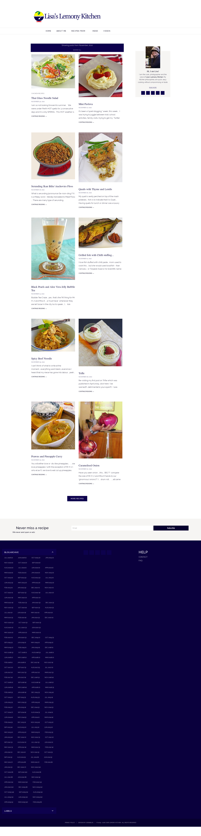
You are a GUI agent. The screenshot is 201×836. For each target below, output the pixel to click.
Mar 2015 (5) (49, 702)
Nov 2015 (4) (49, 692)
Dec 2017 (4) (35, 662)
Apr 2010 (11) (8, 782)
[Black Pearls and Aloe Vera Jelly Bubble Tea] (53, 281)
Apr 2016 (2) (36, 687)
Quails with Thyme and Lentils (95, 189)
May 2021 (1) (35, 612)
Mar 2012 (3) (35, 747)
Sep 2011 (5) (8, 757)
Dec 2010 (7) (21, 767)
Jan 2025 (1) (49, 558)
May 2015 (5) (22, 702)
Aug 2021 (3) (49, 607)
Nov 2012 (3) (35, 737)
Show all (77, 50)
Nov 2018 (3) (8, 652)
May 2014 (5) (22, 717)
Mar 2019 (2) (8, 647)
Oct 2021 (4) (22, 607)
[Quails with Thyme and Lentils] (100, 184)
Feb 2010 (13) (37, 782)
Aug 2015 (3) (35, 697)
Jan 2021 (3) (35, 617)
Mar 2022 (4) (8, 602)
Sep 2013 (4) (8, 727)
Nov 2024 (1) (8, 563)
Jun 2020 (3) (36, 627)
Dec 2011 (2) (21, 752)
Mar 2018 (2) (49, 657)
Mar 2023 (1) (49, 583)
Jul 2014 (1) (49, 712)
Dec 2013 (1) (22, 722)
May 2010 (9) (36, 777)
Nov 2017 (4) (48, 662)
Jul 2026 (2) (8, 558)
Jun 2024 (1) (36, 568)
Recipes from (78, 31)
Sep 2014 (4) (22, 712)
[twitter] (154, 17)
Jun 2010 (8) (22, 777)
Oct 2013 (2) (49, 722)
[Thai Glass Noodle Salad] (53, 90)
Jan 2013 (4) (8, 737)
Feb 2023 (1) (8, 587)
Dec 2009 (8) (22, 787)
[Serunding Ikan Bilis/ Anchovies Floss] (53, 181)
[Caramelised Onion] (100, 460)
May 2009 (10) (37, 797)
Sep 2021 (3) (36, 607)
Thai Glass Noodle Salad (44, 98)
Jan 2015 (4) (22, 707)
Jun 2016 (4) (8, 687)
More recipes (77, 499)
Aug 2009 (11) (37, 792)
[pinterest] (160, 17)
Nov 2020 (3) (8, 622)
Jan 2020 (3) (22, 637)
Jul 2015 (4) (49, 697)
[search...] (181, 31)
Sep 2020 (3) (36, 622)
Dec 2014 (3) (35, 707)
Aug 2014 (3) (35, 712)
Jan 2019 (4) (35, 647)
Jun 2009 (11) (23, 797)
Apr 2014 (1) (35, 717)
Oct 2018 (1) (22, 652)
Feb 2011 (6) (48, 762)
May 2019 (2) (35, 642)
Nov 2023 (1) (49, 573)
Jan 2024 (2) (35, 573)
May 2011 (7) (8, 762)
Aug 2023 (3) (35, 578)
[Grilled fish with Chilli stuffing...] (100, 250)
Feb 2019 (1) (22, 647)
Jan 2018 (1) (22, 662)
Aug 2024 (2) (8, 568)
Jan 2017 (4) (22, 677)
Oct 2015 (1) (8, 697)
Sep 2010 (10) (22, 772)
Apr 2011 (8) (22, 762)
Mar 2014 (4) (49, 717)
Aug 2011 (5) (21, 757)
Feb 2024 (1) (22, 573)
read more (153, 87)
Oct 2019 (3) (49, 637)
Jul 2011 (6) (35, 757)
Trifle (81, 373)
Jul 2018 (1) (50, 652)
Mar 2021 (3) (8, 617)
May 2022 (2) (22, 597)
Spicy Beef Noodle (41, 358)
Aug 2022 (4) (35, 592)
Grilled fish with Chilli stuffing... (96, 255)
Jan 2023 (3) (22, 587)
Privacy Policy (70, 822)
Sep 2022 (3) (22, 592)
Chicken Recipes (37, 93)
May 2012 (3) (8, 747)
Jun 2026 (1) (22, 558)
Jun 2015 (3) (8, 702)
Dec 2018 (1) (49, 647)
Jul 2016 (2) (49, 682)
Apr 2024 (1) (49, 568)
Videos (106, 31)
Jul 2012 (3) (35, 742)
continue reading (39, 116)
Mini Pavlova (86, 104)
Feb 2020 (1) (8, 637)
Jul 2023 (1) (49, 578)
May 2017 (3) (22, 672)
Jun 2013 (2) (48, 727)
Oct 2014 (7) (8, 712)
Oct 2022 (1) (8, 592)
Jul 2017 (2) (49, 667)
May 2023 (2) (22, 583)
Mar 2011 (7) (35, 762)
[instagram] (148, 17)
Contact (143, 557)
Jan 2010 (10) (8, 787)
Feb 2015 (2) (8, 707)
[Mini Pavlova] (100, 99)
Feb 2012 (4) (49, 747)
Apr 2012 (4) (22, 747)
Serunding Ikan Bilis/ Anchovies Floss (52, 186)
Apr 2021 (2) (48, 612)
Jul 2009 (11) (8, 797)
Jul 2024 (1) (22, 568)
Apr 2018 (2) (36, 657)
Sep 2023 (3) (22, 578)
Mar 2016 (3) (49, 687)
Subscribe (171, 528)
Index (95, 31)
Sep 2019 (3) (8, 642)
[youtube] (165, 17)
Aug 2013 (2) (22, 727)
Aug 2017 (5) (35, 667)
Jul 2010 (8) (8, 777)
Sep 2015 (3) (22, 697)
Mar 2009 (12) (23, 802)
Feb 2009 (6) (37, 802)
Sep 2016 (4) (22, 682)
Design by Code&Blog (85, 822)
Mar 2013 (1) (35, 732)
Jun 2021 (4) (22, 612)
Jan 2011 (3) (8, 767)
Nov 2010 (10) (36, 767)
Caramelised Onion (89, 465)
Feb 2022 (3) (22, 602)
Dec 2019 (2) (36, 637)
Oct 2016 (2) (8, 682)
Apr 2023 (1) (36, 583)
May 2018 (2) (22, 657)
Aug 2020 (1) (8, 627)
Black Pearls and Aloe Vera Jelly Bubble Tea (53, 288)
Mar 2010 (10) (23, 782)
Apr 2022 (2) (36, 597)
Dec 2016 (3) (35, 677)
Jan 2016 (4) (22, 692)
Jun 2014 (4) (8, 717)
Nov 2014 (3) (49, 707)
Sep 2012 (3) (8, 742)
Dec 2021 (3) (49, 602)
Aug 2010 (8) (36, 772)
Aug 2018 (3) (36, 652)
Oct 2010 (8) (8, 772)
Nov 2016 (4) (49, 677)
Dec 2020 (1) (49, 617)
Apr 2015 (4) (35, 702)
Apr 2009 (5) (8, 802)
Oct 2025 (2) (36, 558)
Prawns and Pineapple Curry (46, 456)
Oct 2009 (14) (9, 792)
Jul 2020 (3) (22, 627)
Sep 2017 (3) (22, 667)
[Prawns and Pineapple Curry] (53, 451)
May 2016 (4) (22, 687)
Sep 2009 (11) (23, 792)
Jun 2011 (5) (48, 757)
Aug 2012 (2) (22, 742)
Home (48, 31)
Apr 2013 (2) (22, 732)
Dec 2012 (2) (22, 737)
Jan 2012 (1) (8, 752)
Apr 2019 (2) (49, 642)
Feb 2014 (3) (8, 722)
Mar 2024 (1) (8, 573)
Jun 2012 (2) (49, 742)
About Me (61, 31)
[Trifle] (100, 368)
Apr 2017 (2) (35, 672)
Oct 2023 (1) (8, 578)
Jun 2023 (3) (8, 583)
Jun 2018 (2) (8, 657)
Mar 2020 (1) (36, 632)
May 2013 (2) (8, 732)
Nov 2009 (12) (37, 787)
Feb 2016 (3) (8, 692)
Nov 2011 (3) (35, 752)
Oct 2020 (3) (22, 622)
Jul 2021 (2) (8, 612)
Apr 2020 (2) (22, 632)
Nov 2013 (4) (35, 722)
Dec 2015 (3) (35, 692)
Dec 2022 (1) (35, 587)
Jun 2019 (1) (22, 642)
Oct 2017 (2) (8, 667)
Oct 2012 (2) (49, 737)
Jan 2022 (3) (36, 602)
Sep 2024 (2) (36, 563)
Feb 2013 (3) (49, 732)
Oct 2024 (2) (22, 563)
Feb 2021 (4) (22, 617)
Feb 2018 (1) (8, 662)
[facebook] (143, 17)
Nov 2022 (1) (49, 587)
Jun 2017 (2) (8, 672)
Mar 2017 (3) (49, 672)
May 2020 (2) (8, 632)
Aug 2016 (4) (35, 682)
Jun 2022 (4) (8, 597)
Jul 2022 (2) (49, 592)
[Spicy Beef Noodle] (53, 353)
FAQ (140, 560)
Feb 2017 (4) (8, 677)
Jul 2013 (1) (35, 727)
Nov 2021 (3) (8, 607)
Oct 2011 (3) (48, 752)
